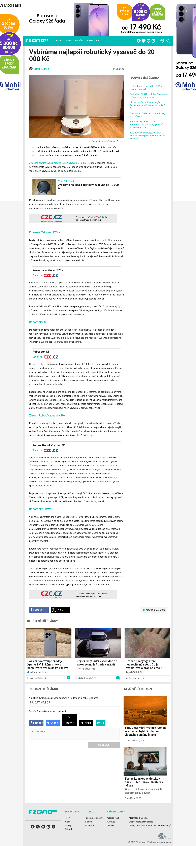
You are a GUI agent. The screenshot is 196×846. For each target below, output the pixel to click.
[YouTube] (148, 41)
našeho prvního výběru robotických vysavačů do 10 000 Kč (60, 163)
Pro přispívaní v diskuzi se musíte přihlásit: (48, 711)
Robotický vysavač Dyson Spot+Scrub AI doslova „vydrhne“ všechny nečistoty (146, 124)
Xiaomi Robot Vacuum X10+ (50, 445)
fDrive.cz (111, 821)
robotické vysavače (155, 610)
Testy (58, 41)
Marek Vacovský (132, 740)
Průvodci (69, 829)
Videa (68, 41)
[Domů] (37, 41)
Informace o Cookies (138, 818)
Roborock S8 (41, 351)
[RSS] (53, 827)
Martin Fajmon (132, 678)
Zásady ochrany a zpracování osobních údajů (149, 825)
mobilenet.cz (113, 818)
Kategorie (93, 40)
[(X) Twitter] (144, 41)
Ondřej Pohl (130, 798)
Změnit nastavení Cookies (140, 821)
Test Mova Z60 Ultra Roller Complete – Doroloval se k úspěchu (148, 95)
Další (100, 722)
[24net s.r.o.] (164, 838)
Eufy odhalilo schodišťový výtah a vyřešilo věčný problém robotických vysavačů (147, 135)
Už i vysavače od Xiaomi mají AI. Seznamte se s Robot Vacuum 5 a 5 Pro (147, 105)
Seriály (79, 41)
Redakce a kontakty (94, 818)
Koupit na (37, 275)
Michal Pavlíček (34, 678)
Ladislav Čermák (83, 678)
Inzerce (88, 821)
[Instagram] (153, 41)
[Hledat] (168, 41)
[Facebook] (139, 41)
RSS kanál (89, 825)
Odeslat (103, 744)
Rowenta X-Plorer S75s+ (48, 270)
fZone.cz (111, 825)
